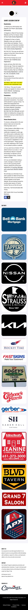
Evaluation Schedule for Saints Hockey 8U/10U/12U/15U (12, 109)
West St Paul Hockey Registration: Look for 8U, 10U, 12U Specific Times (13, 71)
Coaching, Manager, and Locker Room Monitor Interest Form (13, 169)
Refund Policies (6, 605)
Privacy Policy (16, 605)
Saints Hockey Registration (14, 49)
